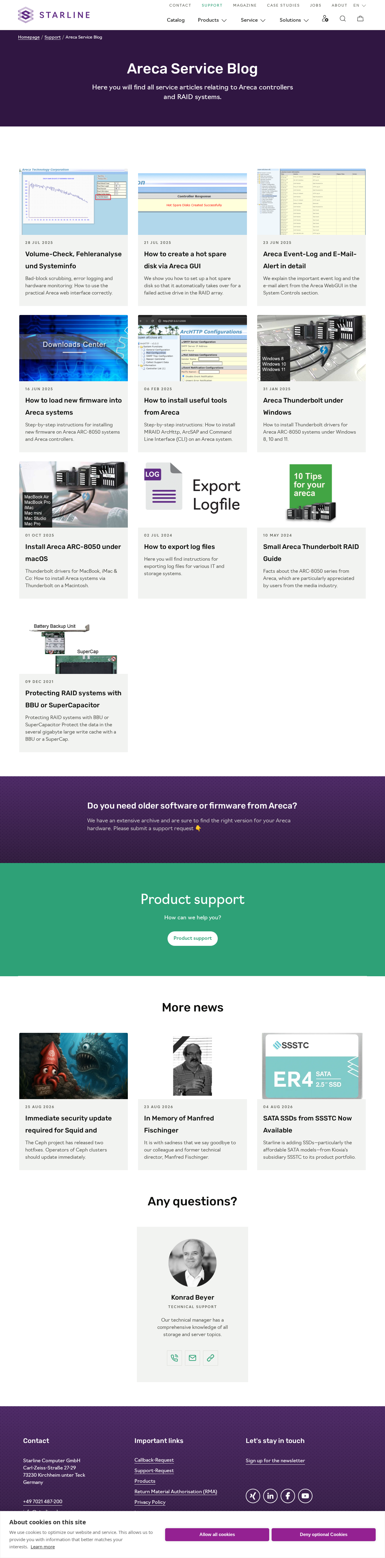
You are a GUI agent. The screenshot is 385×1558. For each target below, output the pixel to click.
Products (208, 20)
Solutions (290, 20)
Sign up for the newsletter (275, 1461)
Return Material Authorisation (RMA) (175, 1492)
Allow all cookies (217, 1534)
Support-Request (154, 1471)
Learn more (43, 1547)
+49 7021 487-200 (42, 1502)
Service (249, 20)
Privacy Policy (149, 1502)
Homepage (29, 37)
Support (212, 6)
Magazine (245, 6)
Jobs (316, 6)
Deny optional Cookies (323, 1534)
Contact (180, 6)
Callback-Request (154, 1460)
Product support (193, 938)
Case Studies (283, 6)
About (340, 6)
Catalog (176, 20)
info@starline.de (41, 1512)
